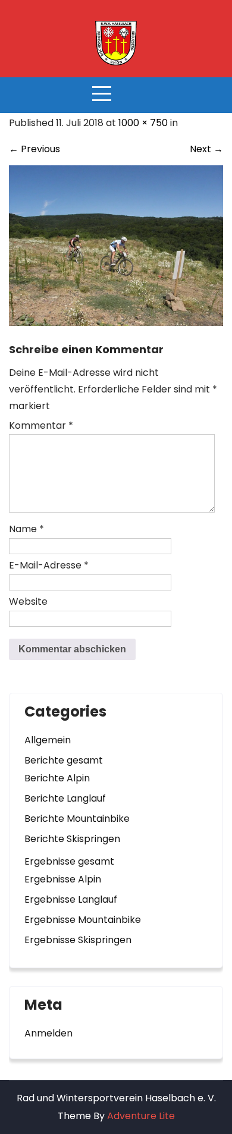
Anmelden (48, 1033)
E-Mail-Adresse (49, 565)
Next (206, 149)
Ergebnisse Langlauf (70, 899)
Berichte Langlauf (65, 798)
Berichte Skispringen (72, 839)
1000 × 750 (143, 123)
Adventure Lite (141, 1116)
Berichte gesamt (63, 760)
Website (28, 601)
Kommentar (41, 425)
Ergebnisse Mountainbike (82, 919)
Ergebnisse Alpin (62, 879)
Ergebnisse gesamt (69, 861)
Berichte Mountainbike (77, 818)
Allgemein (47, 740)
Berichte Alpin (57, 778)
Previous (34, 149)
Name (26, 529)
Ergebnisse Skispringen (77, 940)
